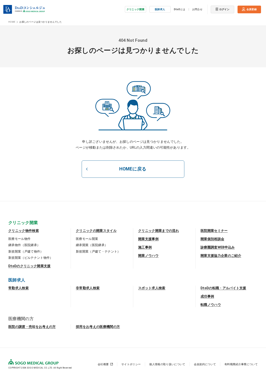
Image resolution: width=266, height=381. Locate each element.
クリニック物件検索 (23, 231)
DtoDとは (179, 9)
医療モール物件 (19, 239)
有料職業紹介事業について (241, 364)
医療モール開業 (87, 239)
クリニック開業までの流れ (158, 231)
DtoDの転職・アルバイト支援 (223, 288)
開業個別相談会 (212, 239)
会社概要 (103, 364)
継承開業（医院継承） (92, 245)
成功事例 (207, 296)
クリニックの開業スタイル (96, 231)
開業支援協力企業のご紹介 (221, 256)
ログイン (224, 9)
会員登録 (251, 9)
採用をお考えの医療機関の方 (98, 327)
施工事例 (145, 247)
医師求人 (160, 9)
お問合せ (197, 9)
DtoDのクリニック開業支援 (29, 266)
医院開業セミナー (214, 231)
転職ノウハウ (211, 305)
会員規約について (205, 364)
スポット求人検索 (151, 288)
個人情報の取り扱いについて (167, 364)
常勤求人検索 (18, 288)
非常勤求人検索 (88, 288)
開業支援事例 (148, 239)
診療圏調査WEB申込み (218, 247)
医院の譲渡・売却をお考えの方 (32, 327)
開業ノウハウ (148, 256)
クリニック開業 (135, 9)
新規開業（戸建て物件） (25, 251)
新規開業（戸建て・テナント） (98, 251)
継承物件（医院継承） (24, 245)
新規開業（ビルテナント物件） (30, 258)
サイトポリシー (131, 364)
